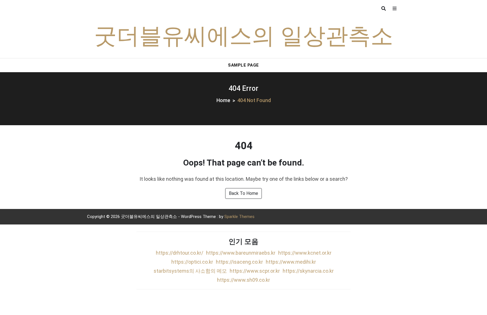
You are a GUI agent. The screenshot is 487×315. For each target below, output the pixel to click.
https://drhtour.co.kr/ (179, 253)
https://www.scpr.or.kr (255, 271)
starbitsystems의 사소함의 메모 (190, 271)
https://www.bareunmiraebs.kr (240, 253)
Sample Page (243, 65)
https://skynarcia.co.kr (308, 271)
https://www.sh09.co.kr (243, 280)
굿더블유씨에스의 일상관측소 (243, 37)
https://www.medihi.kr (291, 262)
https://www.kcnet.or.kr (304, 253)
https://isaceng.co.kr (239, 262)
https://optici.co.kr (192, 262)
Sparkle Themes (239, 216)
